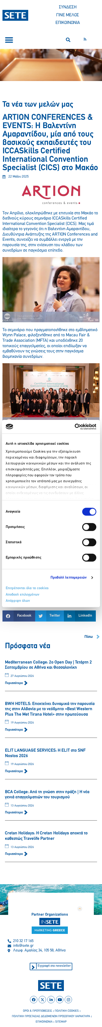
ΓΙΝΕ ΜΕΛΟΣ (67, 15)
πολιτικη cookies (67, 1010)
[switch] (89, 527)
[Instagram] (68, 999)
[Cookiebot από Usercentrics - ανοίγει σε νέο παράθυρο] (74, 426)
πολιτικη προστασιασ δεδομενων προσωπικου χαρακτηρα (51, 1016)
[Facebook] (33, 999)
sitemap (61, 1021)
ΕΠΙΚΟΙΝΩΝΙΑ (67, 23)
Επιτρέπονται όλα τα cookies (27, 588)
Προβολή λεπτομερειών (69, 578)
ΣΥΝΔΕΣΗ (67, 7)
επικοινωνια (44, 1021)
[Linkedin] (51, 999)
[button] (9, 39)
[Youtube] (59, 999)
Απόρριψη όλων (18, 601)
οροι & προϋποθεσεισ (37, 1010)
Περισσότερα (14, 683)
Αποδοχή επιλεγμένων (22, 595)
